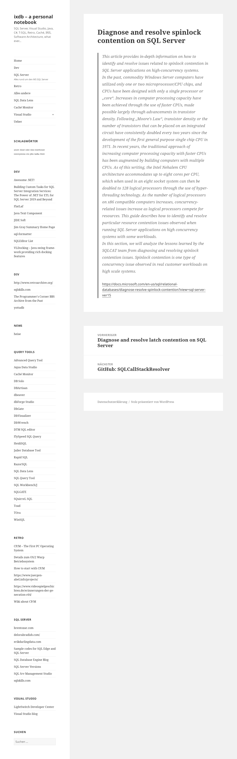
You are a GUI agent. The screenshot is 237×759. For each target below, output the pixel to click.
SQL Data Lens (23, 100)
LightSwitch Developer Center (34, 707)
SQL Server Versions (27, 667)
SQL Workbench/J (25, 485)
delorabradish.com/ (27, 635)
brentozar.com (23, 628)
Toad (17, 506)
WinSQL (19, 520)
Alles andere (22, 93)
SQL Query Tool (24, 478)
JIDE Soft (20, 220)
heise (17, 334)
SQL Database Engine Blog (31, 660)
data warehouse (37, 150)
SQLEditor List (23, 241)
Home (18, 61)
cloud (22, 150)
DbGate (19, 409)
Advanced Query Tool (28, 360)
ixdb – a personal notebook (33, 19)
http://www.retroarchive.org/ (33, 283)
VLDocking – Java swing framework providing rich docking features (34, 252)
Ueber (18, 121)
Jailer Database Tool (27, 450)
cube (27, 150)
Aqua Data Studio (25, 367)
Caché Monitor (23, 107)
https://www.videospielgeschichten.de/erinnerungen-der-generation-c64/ (34, 590)
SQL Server (31, 77)
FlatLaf (18, 206)
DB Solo (19, 381)
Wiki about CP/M (25, 601)
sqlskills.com (22, 290)
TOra (17, 513)
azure (16, 150)
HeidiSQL (20, 443)
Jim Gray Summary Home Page (34, 227)
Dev (16, 68)
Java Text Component (28, 213)
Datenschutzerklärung (112, 402)
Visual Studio (22, 114)
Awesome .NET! (24, 180)
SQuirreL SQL (23, 499)
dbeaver (19, 395)
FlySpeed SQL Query (27, 436)
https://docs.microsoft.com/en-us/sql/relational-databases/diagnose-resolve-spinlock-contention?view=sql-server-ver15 (154, 289)
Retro (17, 86)
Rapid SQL (21, 457)
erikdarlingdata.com (27, 642)
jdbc (32, 154)
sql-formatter (23, 234)
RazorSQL (20, 464)
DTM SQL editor (24, 429)
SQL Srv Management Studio (33, 674)
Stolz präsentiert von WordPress (152, 402)
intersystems (20, 154)
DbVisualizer (22, 416)
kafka (37, 154)
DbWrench (21, 423)
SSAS (42, 154)
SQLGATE (20, 492)
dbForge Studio (24, 402)
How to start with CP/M (29, 568)
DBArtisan (20, 388)
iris (27, 154)
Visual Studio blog (26, 714)
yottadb (19, 308)
